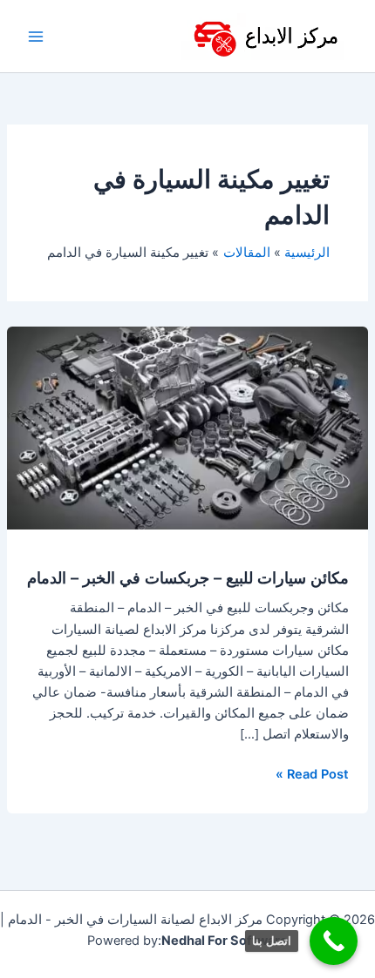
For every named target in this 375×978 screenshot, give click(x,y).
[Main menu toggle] (35, 36)
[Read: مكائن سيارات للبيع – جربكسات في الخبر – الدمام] (187, 427)
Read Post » (312, 773)
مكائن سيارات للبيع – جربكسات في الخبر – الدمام (188, 577)
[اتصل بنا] (334, 941)
